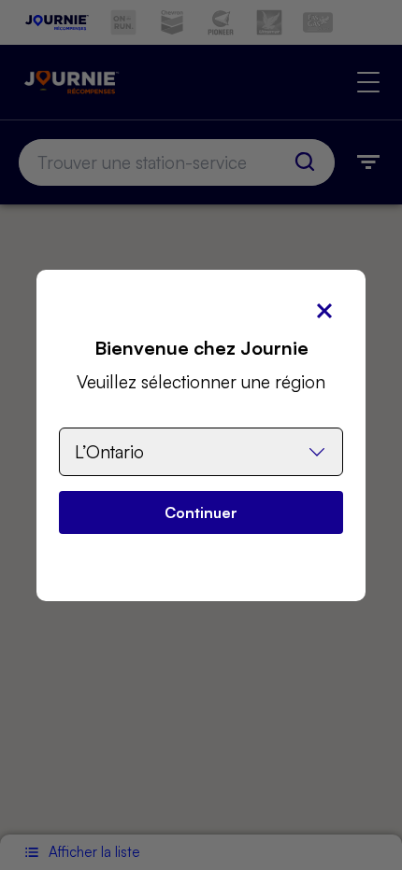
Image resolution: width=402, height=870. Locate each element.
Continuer (201, 512)
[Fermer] (324, 311)
